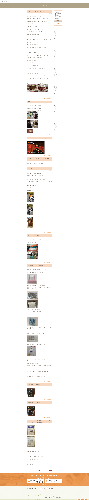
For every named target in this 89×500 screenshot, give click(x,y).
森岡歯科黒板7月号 (56, 18)
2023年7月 (55, 66)
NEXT (50, 470)
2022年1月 (55, 85)
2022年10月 (56, 75)
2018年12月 (56, 124)
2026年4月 (55, 31)
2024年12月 (56, 48)
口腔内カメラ (31, 101)
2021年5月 (55, 93)
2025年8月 (55, 39)
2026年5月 (55, 30)
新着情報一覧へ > (44, 484)
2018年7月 (55, 129)
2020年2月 (55, 109)
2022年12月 (56, 73)
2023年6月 (55, 67)
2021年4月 (55, 94)
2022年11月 (55, 74)
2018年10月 (56, 126)
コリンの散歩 (31, 168)
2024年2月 (55, 58)
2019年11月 (55, 112)
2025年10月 (56, 37)
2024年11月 (55, 49)
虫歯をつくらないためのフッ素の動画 (37, 138)
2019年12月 (56, 111)
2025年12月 (56, 35)
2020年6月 (55, 105)
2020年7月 (55, 104)
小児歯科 (29, 495)
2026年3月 (55, 32)
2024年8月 (55, 52)
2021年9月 (55, 89)
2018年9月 (55, 127)
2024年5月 (55, 55)
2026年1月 (55, 34)
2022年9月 (55, 76)
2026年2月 (55, 33)
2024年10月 (56, 50)
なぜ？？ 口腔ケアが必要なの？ (36, 11)
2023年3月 (55, 70)
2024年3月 (55, 57)
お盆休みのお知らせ (57, 12)
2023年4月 (55, 69)
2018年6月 (55, 130)
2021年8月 (55, 90)
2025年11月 (55, 36)
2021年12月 (56, 86)
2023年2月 (55, 71)
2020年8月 (55, 103)
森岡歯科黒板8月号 (56, 15)
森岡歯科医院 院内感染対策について (37, 265)
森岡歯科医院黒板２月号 (34, 402)
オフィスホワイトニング (34, 235)
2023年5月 (55, 68)
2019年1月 (55, 123)
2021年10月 (56, 88)
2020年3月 (55, 108)
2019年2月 (55, 122)
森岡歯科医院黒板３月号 (34, 384)
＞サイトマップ (28, 499)
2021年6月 (55, 92)
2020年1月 (55, 110)
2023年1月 (55, 72)
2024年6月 (55, 54)
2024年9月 (55, 51)
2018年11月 (55, 125)
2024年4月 (55, 56)
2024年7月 (55, 53)
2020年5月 (55, 106)
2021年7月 (55, 91)
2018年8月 (55, 128)
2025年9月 (55, 38)
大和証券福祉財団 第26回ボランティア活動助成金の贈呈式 (35, 163)
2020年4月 (55, 107)
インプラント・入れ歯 (38, 494)
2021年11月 (55, 87)
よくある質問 (37, 495)
